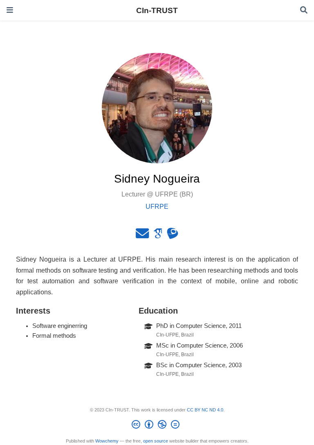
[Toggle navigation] (10, 10)
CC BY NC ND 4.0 (205, 409)
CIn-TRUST (157, 10)
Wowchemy (107, 440)
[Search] (303, 10)
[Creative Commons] (157, 425)
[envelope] (142, 235)
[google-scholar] (158, 235)
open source (155, 440)
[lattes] (172, 235)
